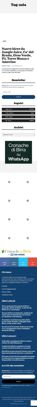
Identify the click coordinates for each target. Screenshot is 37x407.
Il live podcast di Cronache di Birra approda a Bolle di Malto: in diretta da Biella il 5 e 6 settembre (17, 308)
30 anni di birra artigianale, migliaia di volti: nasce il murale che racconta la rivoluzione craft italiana (17, 314)
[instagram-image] (9, 182)
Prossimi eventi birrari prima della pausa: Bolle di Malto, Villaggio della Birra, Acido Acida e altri (16, 321)
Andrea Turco (6, 66)
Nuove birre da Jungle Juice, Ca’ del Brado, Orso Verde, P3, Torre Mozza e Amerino (18, 55)
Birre (4, 41)
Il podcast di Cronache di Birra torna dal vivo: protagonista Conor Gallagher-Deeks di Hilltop (17, 328)
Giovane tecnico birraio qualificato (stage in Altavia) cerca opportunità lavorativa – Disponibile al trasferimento (18, 358)
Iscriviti (18, 97)
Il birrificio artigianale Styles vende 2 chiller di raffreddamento (17, 342)
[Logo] (16, 252)
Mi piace (32, 109)
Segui (32, 113)
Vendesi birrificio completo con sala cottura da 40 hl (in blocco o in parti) (16, 347)
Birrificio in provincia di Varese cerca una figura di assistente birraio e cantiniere (18, 352)
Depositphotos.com (22, 403)
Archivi (18, 127)
